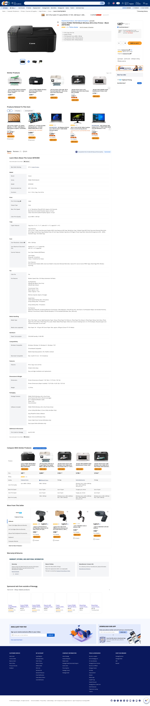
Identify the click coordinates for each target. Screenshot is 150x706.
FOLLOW (139, 83)
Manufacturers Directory (85, 569)
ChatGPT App (92, 679)
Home (3, 11)
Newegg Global (119, 658)
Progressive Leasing (93, 689)
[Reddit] (58, 25)
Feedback (27, 161)
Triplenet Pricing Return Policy (63, 571)
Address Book (39, 665)
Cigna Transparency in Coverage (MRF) (81, 700)
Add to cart (134, 43)
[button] (16, 3)
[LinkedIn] (124, 700)
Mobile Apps (91, 677)
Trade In (91, 691)
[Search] (102, 3)
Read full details (15, 571)
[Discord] (136, 700)
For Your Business (93, 661)
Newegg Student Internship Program (70, 663)
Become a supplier (93, 656)
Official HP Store (44, 480)
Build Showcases (92, 686)
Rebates (91, 675)
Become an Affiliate (93, 665)
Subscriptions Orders (40, 677)
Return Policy (12, 663)
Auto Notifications (40, 679)
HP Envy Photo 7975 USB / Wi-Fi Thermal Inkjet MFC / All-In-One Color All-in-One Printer (59, 91)
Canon (49, 11)
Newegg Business (119, 656)
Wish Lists (38, 668)
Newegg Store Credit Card (94, 684)
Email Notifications (40, 675)
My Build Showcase (40, 672)
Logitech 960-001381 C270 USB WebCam (100, 527)
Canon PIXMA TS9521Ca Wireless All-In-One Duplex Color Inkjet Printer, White (17, 91)
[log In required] (47, 511)
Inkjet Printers (42, 11)
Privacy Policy (43, 700)
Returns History (39, 663)
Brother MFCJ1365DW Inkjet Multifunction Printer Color (100, 90)
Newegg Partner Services (94, 663)
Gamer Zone (65, 665)
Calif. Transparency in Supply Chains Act (63, 700)
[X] (118, 700)
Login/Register (39, 656)
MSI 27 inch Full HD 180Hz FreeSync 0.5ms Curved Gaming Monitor (80, 128)
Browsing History (39, 658)
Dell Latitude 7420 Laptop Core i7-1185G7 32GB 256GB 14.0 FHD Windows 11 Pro (101, 127)
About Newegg (65, 656)
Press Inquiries (65, 668)
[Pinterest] (127, 700)
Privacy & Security (13, 665)
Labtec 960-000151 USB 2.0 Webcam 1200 (79, 526)
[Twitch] (133, 700)
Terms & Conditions (35, 700)
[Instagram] (121, 700)
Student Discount (92, 682)
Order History (39, 661)
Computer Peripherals (13, 11)
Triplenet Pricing (24, 480)
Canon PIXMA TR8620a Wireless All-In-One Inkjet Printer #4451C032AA (37, 91)
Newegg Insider (65, 672)
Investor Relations (66, 658)
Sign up (51, 635)
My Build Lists (39, 670)
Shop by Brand (92, 672)
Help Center (12, 656)
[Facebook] (114, 700)
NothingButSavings (80, 480)
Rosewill (117, 663)
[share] (58, 22)
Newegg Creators (93, 668)
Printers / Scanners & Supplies (29, 11)
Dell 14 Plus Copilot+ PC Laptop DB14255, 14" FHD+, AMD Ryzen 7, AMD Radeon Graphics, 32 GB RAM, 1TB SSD (65, 15)
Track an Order (12, 658)
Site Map (91, 670)
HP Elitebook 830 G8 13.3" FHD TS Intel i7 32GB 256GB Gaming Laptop (59, 129)
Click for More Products (15, 545)
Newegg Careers (66, 670)
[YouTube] (130, 700)
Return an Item (12, 661)
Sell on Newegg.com (93, 658)
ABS (116, 661)
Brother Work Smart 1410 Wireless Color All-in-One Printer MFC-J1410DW (80, 91)
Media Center (65, 661)
